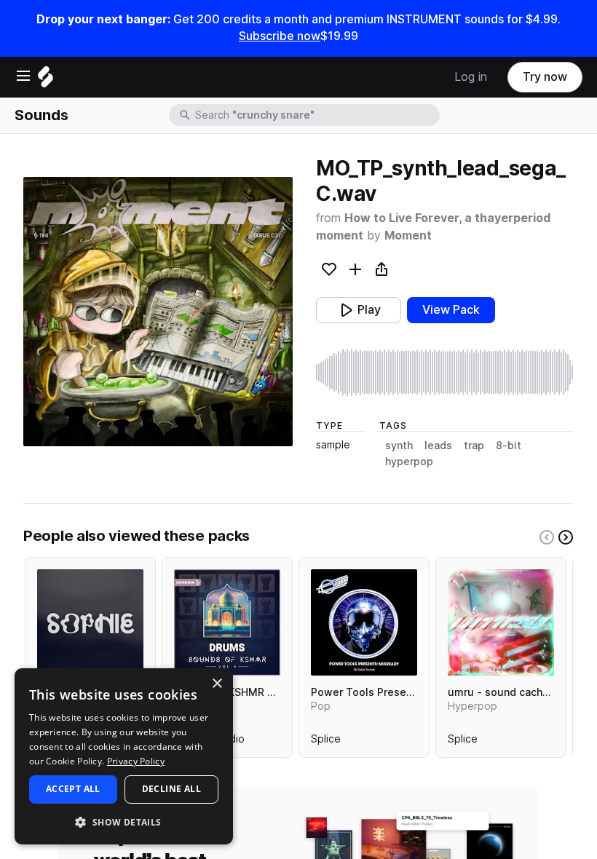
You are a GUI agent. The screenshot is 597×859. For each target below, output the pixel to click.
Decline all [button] (171, 789)
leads (438, 445)
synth (399, 445)
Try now (545, 77)
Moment (408, 235)
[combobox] (316, 115)
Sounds (41, 115)
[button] (123, 821)
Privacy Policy (136, 761)
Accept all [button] (73, 789)
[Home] (45, 80)
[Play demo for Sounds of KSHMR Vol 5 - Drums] (227, 622)
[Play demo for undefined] (158, 311)
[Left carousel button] (546, 537)
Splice (326, 742)
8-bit (508, 445)
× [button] (216, 683)
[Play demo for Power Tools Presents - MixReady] (364, 622)
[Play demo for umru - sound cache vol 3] (501, 622)
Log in (470, 77)
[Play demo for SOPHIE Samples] (90, 622)
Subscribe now (279, 36)
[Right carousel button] (565, 537)
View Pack (451, 310)
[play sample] (445, 372)
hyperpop (409, 461)
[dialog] (124, 756)
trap (474, 445)
